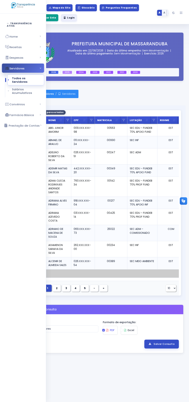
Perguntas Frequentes (121, 7)
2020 (135, 72)
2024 (81, 72)
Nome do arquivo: (34, 322)
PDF (111, 330)
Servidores (47, 94)
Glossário (88, 7)
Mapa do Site (62, 7)
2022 (108, 72)
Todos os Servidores (20, 80)
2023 (95, 72)
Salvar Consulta (164, 344)
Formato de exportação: (119, 322)
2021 (122, 72)
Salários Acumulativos (22, 91)
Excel (130, 330)
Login (71, 17)
